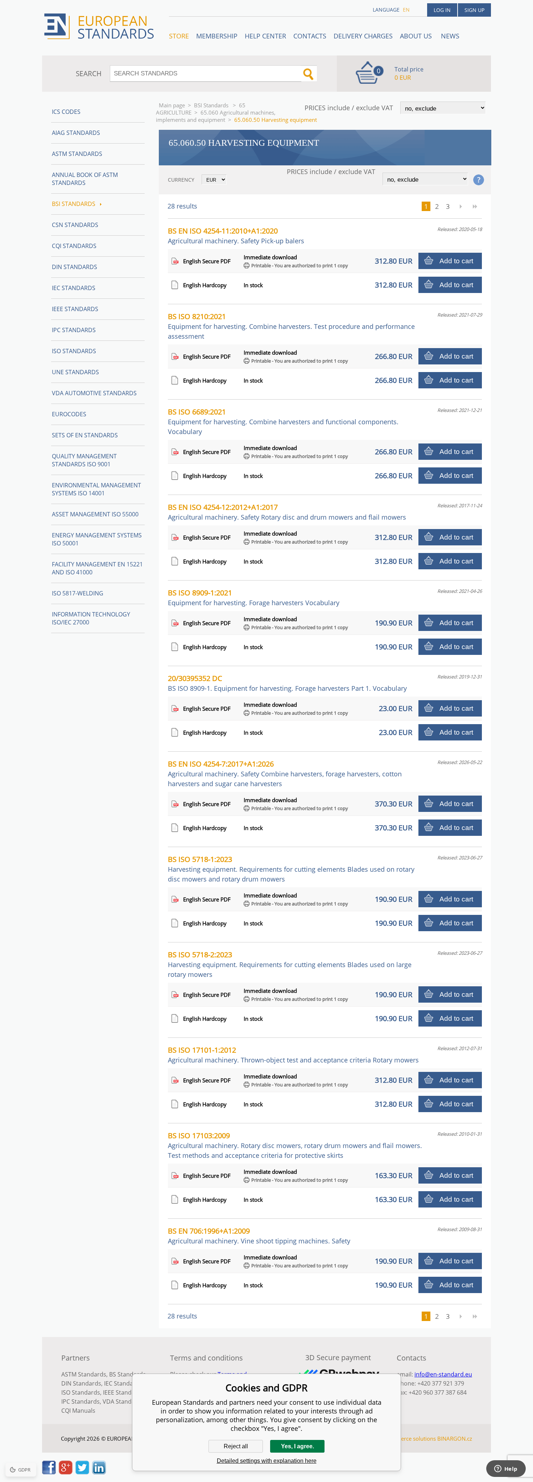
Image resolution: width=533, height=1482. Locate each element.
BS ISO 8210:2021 (291, 325)
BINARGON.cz (454, 1438)
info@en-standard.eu (443, 1374)
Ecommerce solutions (409, 1438)
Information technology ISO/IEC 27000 (91, 618)
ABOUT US (417, 36)
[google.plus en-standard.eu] (66, 1472)
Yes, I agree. (297, 1446)
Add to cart (456, 261)
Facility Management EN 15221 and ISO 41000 (97, 568)
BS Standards (127, 1374)
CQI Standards (74, 246)
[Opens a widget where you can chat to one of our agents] (506, 1469)
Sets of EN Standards (85, 435)
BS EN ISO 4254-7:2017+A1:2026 (285, 773)
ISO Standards (74, 351)
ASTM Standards (77, 154)
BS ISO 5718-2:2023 (290, 964)
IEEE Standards (75, 309)
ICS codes (66, 112)
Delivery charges (363, 36)
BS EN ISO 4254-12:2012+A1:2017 (287, 511)
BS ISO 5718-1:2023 (291, 868)
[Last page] (475, 206)
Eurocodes (69, 414)
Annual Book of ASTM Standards (85, 179)
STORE (179, 36)
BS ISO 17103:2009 (295, 1145)
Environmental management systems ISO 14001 (96, 489)
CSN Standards (75, 225)
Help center (265, 36)
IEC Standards (73, 288)
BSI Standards (212, 105)
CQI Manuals (78, 1411)
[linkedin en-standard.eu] (99, 1472)
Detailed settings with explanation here (267, 1461)
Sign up (474, 10)
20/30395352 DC (287, 683)
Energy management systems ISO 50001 (97, 539)
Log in (442, 10)
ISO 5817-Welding (77, 593)
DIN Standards (74, 267)
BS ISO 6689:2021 (283, 421)
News (450, 36)
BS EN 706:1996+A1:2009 (259, 1235)
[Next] (460, 206)
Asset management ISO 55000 (95, 514)
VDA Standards (123, 1401)
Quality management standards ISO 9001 (84, 460)
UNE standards (75, 372)
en (406, 9)
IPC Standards (74, 330)
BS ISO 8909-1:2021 (253, 597)
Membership (216, 36)
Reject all (236, 1446)
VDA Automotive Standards (94, 393)
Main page (172, 105)
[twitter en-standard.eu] (82, 1472)
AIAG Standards (76, 133)
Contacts (309, 36)
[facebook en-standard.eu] (49, 1472)
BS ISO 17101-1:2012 (293, 1054)
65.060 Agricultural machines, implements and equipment (216, 116)
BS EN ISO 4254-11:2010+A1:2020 (236, 235)
